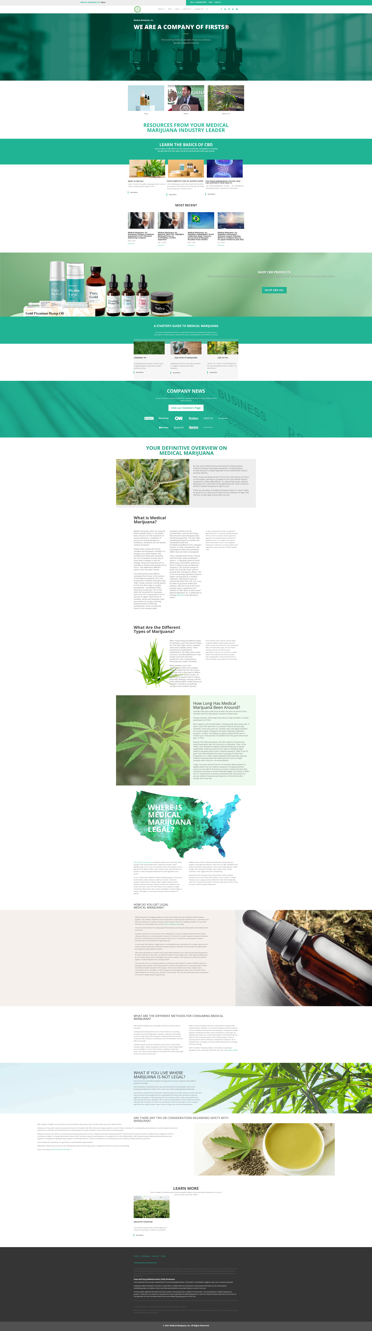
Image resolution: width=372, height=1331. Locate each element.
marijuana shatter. (232, 1050)
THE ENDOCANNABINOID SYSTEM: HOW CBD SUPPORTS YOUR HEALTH (222, 182)
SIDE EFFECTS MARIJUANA (186, 358)
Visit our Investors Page (186, 408)
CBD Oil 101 (187, 9)
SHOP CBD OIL (274, 290)
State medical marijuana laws (143, 862)
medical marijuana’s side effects (61, 1149)
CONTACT (217, 2)
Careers (155, 1256)
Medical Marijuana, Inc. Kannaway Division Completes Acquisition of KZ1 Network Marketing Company (141, 235)
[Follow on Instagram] (229, 9)
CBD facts (180, 595)
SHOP (210, 2)
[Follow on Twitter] (225, 9)
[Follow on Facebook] (221, 9)
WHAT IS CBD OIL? (136, 181)
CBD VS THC (222, 358)
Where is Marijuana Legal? (172, 924)
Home (136, 1256)
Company (145, 1256)
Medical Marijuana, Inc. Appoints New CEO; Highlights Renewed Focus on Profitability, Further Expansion (171, 236)
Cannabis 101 (199, 9)
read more (131, 243)
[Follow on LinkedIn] (232, 9)
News (177, 9)
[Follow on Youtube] (236, 9)
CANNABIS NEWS (200, 2)
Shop (169, 9)
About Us (161, 9)
